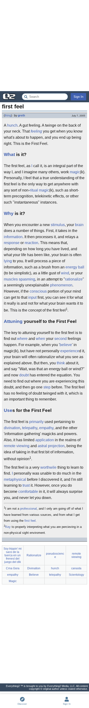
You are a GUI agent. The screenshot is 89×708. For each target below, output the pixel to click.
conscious (38, 291)
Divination (33, 568)
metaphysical (15, 479)
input (32, 297)
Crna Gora (12, 568)
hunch (12, 125)
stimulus (58, 225)
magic (75, 172)
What (9, 154)
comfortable (28, 492)
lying (8, 261)
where (22, 339)
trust (26, 485)
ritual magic (39, 190)
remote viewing (16, 446)
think (61, 363)
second (60, 339)
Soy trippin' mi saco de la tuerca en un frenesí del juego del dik (13, 555)
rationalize (74, 279)
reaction (31, 243)
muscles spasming (19, 279)
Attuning (13, 321)
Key (8, 527)
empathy (46, 428)
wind (65, 273)
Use (8, 410)
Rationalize (34, 555)
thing (8, 115)
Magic (13, 581)
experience (69, 351)
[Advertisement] (44, 45)
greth (21, 115)
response (11, 243)
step (47, 387)
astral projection (51, 446)
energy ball (75, 267)
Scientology (76, 574)
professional (28, 508)
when (40, 339)
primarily (36, 422)
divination (12, 428)
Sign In (78, 96)
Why (9, 213)
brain (79, 225)
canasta (76, 568)
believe (66, 345)
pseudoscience (55, 555)
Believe (34, 574)
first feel (30, 520)
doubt (24, 375)
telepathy (29, 428)
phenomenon (61, 285)
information (13, 237)
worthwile (48, 467)
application (44, 440)
